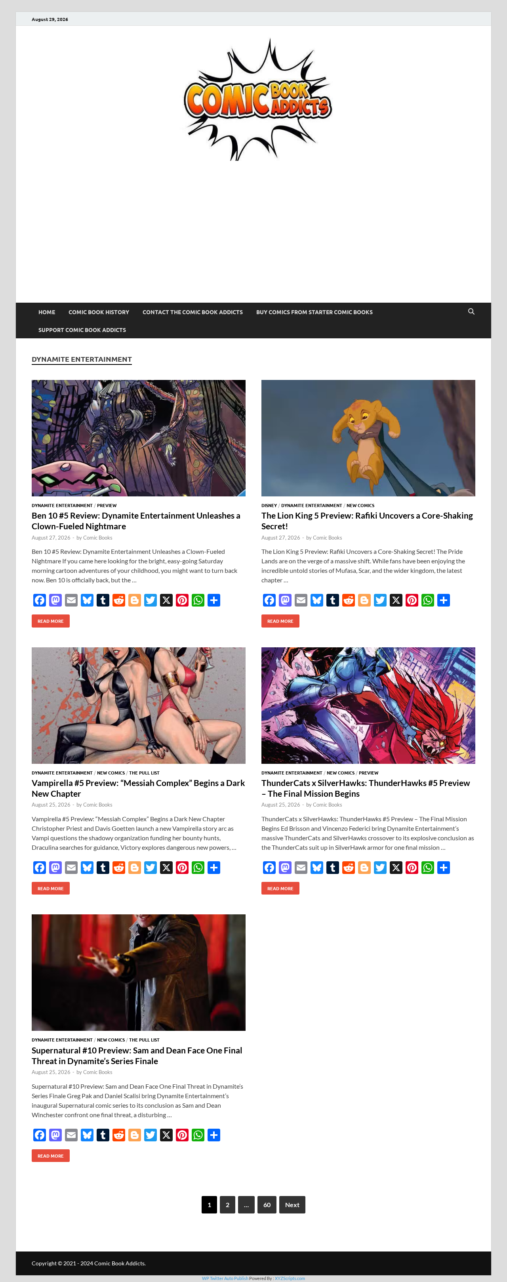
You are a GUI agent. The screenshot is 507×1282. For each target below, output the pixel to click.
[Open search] (471, 312)
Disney (269, 505)
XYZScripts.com (290, 1278)
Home (46, 311)
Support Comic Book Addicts (82, 329)
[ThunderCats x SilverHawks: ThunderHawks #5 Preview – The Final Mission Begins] (368, 706)
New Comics (360, 505)
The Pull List (144, 772)
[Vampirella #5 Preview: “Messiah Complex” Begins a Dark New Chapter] (139, 706)
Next (292, 1204)
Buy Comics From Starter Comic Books (314, 311)
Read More (48, 619)
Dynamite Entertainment (62, 505)
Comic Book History (99, 311)
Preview (106, 505)
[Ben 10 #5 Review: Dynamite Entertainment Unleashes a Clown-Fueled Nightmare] (139, 439)
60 (267, 1204)
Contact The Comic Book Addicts (193, 311)
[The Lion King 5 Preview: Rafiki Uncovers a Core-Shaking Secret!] (368, 439)
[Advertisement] (253, 243)
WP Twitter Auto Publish (225, 1278)
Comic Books (97, 537)
